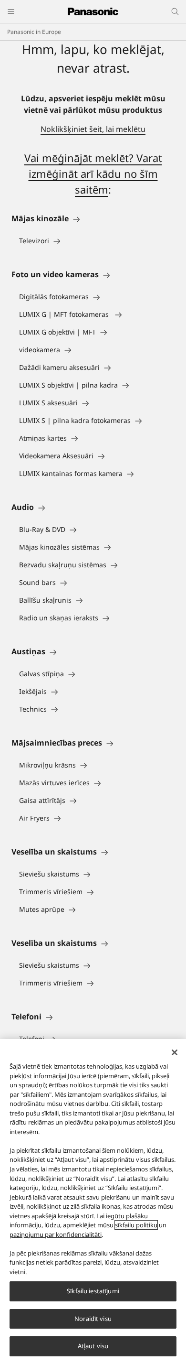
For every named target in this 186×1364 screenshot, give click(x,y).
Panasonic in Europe (34, 32)
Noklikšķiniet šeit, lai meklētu (93, 129)
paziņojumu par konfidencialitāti (56, 1234)
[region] (93, 1201)
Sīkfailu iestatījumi (93, 1291)
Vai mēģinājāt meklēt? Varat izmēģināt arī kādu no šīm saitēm (93, 173)
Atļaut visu (93, 1346)
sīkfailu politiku (136, 1225)
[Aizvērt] (174, 1052)
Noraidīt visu (93, 1318)
